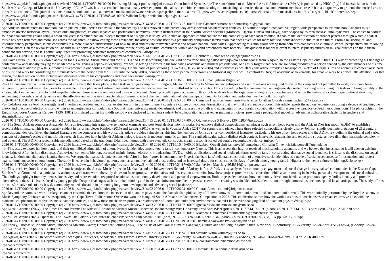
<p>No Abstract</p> (16, 20)
